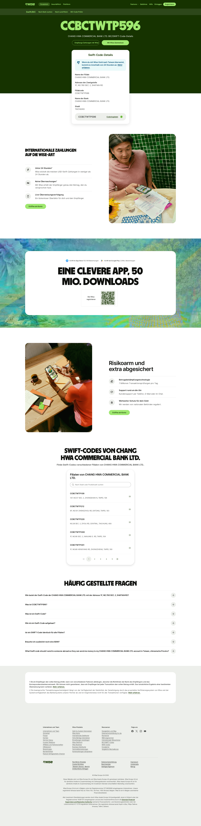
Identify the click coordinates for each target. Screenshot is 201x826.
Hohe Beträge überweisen (81, 738)
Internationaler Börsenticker (111, 740)
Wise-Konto (76, 733)
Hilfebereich (47, 747)
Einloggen (158, 4)
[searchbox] (100, 484)
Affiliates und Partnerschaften (53, 745)
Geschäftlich (56, 4)
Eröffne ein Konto (35, 206)
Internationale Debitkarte (80, 735)
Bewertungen (47, 749)
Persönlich (44, 4)
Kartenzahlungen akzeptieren (82, 751)
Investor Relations (49, 742)
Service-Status (48, 740)
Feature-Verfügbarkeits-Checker (54, 754)
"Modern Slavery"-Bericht (81, 766)
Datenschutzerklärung (108, 762)
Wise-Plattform (77, 742)
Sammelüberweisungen (80, 749)
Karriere (45, 738)
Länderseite (135, 764)
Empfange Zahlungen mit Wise (87, 43)
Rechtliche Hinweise (79, 762)
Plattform (66, 4)
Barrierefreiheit (48, 751)
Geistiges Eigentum (107, 766)
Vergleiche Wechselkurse (110, 749)
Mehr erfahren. (59, 687)
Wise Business (77, 745)
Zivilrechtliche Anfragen (80, 769)
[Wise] (30, 4)
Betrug (133, 766)
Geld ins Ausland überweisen (82, 731)
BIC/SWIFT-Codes (108, 742)
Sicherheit (46, 733)
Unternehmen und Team (51, 731)
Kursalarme (105, 747)
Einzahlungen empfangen (81, 740)
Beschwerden (106, 764)
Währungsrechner (108, 738)
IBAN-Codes (106, 745)
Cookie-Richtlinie (78, 764)
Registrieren (169, 4)
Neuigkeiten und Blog (109, 731)
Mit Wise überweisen (115, 43)
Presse (45, 735)
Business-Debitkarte (79, 747)
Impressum (134, 762)
